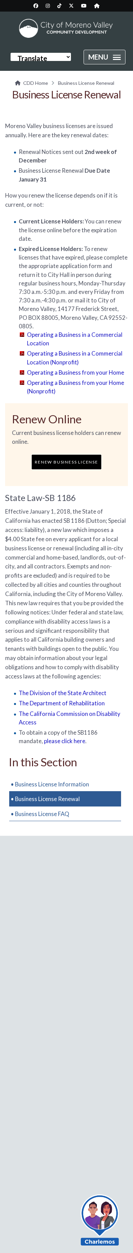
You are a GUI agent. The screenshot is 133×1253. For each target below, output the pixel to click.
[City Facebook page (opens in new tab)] (35, 5)
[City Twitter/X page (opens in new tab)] (71, 5)
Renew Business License (66, 462)
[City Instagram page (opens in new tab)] (48, 5)
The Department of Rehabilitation (62, 703)
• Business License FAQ (40, 813)
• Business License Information (50, 784)
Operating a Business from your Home (75, 372)
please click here (64, 741)
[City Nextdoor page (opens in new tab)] (97, 5)
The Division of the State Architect (62, 692)
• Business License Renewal (45, 798)
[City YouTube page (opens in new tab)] (84, 5)
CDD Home (35, 83)
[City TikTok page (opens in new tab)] (59, 5)
